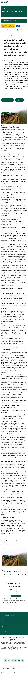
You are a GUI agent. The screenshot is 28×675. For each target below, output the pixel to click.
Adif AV (6, 631)
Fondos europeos (8, 620)
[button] (2, 40)
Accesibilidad (14, 667)
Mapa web (12, 668)
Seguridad (19, 100)
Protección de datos (5, 667)
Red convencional (7, 100)
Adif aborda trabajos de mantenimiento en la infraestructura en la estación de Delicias (14, 600)
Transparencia (7, 626)
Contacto (14, 655)
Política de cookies (5, 668)
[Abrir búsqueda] (24, 2)
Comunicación (7, 8)
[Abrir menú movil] (26, 2)
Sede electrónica (9, 615)
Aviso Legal (20, 667)
